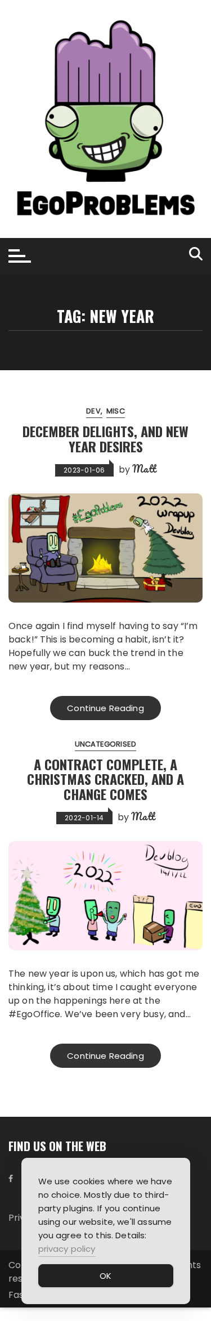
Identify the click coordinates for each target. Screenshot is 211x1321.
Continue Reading (105, 708)
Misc (115, 411)
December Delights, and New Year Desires (105, 438)
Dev (93, 411)
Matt (144, 468)
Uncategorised (105, 744)
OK (105, 1276)
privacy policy (67, 1249)
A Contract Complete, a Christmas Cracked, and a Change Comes (105, 779)
